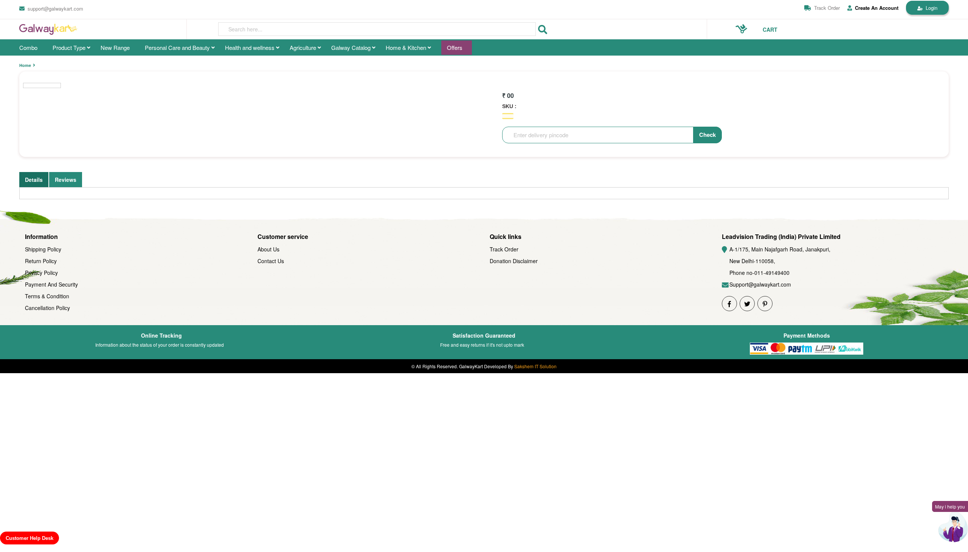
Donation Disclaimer (514, 261)
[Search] (542, 30)
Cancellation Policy (47, 308)
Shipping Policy (43, 249)
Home (25, 65)
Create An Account (876, 8)
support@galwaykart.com (55, 8)
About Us (268, 249)
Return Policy (41, 261)
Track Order (827, 7)
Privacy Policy (41, 272)
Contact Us (271, 261)
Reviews (65, 179)
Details (34, 179)
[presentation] (377, 29)
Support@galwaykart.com (760, 284)
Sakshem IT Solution (535, 366)
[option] (42, 85)
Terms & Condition (47, 296)
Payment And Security (51, 284)
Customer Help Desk (29, 538)
